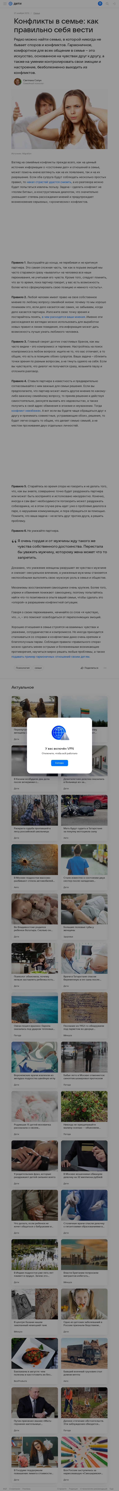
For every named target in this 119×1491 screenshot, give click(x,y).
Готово (59, 763)
